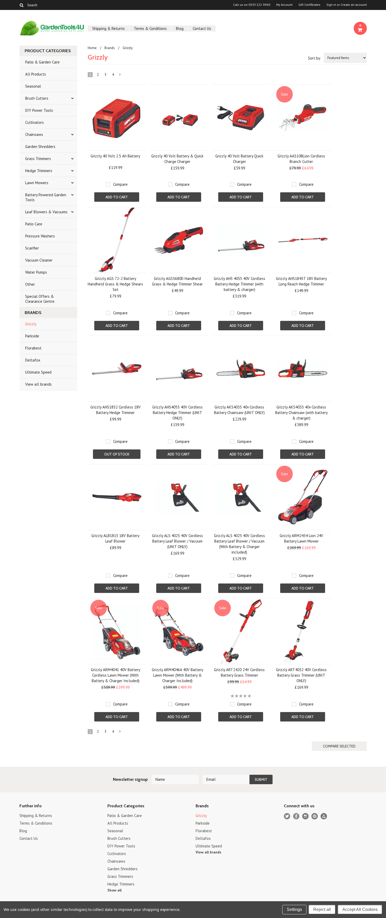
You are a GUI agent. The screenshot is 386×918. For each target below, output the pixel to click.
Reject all (322, 909)
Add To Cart (117, 197)
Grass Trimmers (38, 158)
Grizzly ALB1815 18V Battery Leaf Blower (115, 538)
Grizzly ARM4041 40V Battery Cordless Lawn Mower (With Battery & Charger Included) (115, 675)
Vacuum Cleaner (39, 260)
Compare (120, 184)
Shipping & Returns (108, 28)
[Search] (21, 5)
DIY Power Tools (39, 110)
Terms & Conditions (150, 28)
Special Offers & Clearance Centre (39, 299)
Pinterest (314, 816)
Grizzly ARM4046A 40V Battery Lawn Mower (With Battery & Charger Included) (177, 675)
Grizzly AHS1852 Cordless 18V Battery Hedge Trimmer (115, 410)
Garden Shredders (40, 146)
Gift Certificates (309, 5)
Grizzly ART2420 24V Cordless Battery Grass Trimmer (239, 672)
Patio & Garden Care (42, 62)
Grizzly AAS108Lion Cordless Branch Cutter (301, 158)
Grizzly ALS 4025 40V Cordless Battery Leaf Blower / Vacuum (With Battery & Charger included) (239, 544)
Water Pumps (36, 272)
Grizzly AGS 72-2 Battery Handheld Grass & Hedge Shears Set (115, 284)
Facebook (296, 816)
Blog (180, 28)
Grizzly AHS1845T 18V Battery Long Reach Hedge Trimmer (301, 281)
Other (30, 284)
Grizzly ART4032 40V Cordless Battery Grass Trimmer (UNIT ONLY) (301, 675)
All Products (35, 74)
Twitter (287, 816)
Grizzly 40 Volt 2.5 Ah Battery (115, 155)
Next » (120, 75)
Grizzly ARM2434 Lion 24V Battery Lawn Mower (301, 538)
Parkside (32, 335)
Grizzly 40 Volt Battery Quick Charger (239, 158)
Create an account (354, 5)
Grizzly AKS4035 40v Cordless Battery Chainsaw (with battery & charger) (301, 413)
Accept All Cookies (360, 909)
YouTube (324, 816)
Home (92, 48)
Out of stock (116, 454)
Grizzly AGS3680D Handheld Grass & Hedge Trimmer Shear (177, 281)
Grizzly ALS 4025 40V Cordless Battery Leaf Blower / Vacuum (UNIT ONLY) (177, 541)
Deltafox (32, 360)
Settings (294, 909)
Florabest (33, 348)
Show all (114, 890)
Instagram (305, 816)
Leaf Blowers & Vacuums (46, 211)
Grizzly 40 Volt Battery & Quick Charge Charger (177, 158)
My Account (284, 5)
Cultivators (34, 122)
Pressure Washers (40, 236)
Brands (110, 48)
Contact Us (202, 28)
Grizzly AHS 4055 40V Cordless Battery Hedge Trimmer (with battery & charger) (239, 284)
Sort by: (314, 58)
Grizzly (30, 323)
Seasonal (33, 86)
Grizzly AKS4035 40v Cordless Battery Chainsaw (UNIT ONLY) (239, 410)
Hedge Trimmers (38, 170)
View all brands (38, 384)
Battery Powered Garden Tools (45, 197)
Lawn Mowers (36, 182)
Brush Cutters (36, 98)
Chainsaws (34, 134)
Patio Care (33, 223)
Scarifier (32, 248)
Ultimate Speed (38, 372)
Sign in (331, 5)
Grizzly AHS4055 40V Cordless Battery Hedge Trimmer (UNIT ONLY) (177, 413)
